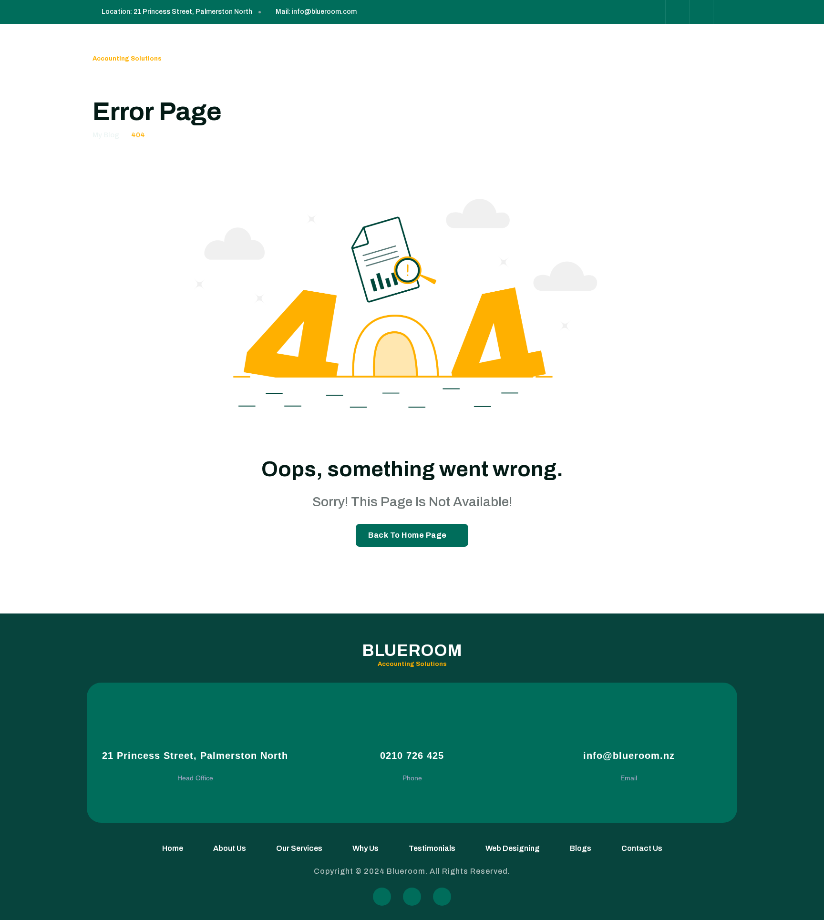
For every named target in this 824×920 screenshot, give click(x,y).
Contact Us (550, 48)
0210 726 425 (412, 755)
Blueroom (143, 42)
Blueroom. (408, 871)
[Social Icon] (654, 12)
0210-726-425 (704, 48)
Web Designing (467, 48)
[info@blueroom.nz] (628, 731)
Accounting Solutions (127, 58)
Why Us (366, 48)
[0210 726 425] (412, 731)
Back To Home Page (407, 535)
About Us (275, 48)
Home (241, 48)
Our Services (322, 48)
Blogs (512, 48)
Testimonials (409, 48)
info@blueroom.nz (629, 755)
